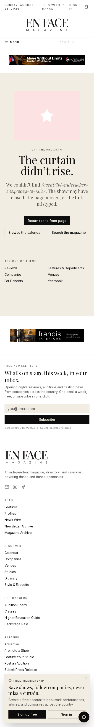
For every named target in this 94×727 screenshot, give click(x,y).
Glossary (11, 578)
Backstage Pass (17, 624)
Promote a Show (17, 650)
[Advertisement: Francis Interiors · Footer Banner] (47, 335)
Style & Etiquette (17, 585)
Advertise (12, 644)
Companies (13, 274)
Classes (10, 611)
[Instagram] (15, 487)
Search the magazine (69, 232)
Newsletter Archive (19, 526)
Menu (14, 42)
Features (11, 507)
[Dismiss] (86, 678)
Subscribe (47, 419)
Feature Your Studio (19, 657)
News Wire (13, 520)
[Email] (7, 487)
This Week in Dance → (53, 6)
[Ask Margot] (83, 716)
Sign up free (27, 714)
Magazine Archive (18, 533)
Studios (10, 572)
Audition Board (16, 605)
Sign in (73, 6)
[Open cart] (86, 7)
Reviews (11, 268)
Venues (53, 274)
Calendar (11, 553)
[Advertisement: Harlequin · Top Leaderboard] (47, 60)
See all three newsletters (21, 427)
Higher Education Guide (22, 618)
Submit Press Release (21, 670)
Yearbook (55, 281)
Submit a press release (55, 427)
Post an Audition (17, 663)
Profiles (10, 513)
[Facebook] (23, 487)
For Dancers (14, 281)
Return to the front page (47, 221)
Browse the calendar (25, 232)
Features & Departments (66, 268)
